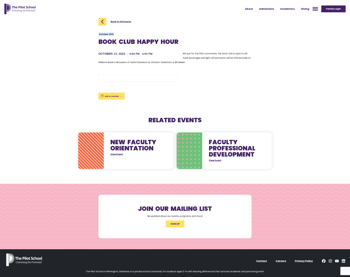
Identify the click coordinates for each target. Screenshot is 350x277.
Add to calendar (112, 96)
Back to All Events (121, 21)
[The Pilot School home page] (20, 9)
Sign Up (175, 223)
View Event (116, 154)
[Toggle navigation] (315, 9)
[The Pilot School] (24, 261)
